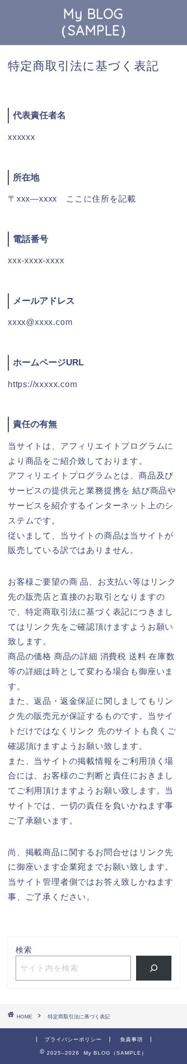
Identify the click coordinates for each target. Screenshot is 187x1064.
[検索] (154, 968)
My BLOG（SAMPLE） (94, 21)
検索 (24, 949)
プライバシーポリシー (73, 1039)
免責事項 (131, 1039)
